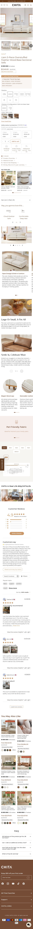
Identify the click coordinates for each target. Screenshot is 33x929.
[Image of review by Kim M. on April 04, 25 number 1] (6, 649)
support (11, 583)
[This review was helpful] (25, 632)
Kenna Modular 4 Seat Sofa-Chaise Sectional (7, 736)
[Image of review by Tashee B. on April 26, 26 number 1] (6, 610)
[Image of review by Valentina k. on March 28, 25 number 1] (6, 685)
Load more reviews (16, 707)
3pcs (10, 447)
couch (5, 588)
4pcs (16, 447)
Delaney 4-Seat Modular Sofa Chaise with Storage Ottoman (8, 808)
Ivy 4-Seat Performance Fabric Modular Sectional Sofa (24, 808)
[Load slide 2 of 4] (15, 245)
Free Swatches (6, 121)
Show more (13, 588)
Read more (16, 625)
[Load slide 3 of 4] (17, 245)
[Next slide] (22, 245)
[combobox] (23, 592)
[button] (1, 5)
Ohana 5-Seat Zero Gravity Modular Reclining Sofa (23, 737)
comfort (18, 583)
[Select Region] (25, 5)
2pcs (4, 447)
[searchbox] (9, 576)
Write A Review (16, 533)
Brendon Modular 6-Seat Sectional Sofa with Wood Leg (23, 772)
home (3, 54)
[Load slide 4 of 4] (20, 245)
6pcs (28, 447)
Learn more (10, 129)
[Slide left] (13, 222)
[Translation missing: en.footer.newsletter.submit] (28, 877)
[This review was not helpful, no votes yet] (28, 632)
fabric (5, 583)
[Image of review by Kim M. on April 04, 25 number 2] (14, 649)
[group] (8, 181)
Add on (17, 451)
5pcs (22, 447)
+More (14, 749)
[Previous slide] (10, 245)
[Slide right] (20, 222)
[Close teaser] (4, 458)
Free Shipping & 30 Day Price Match (16, 1)
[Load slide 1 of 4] (13, 245)
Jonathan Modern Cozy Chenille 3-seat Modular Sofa (8, 772)
